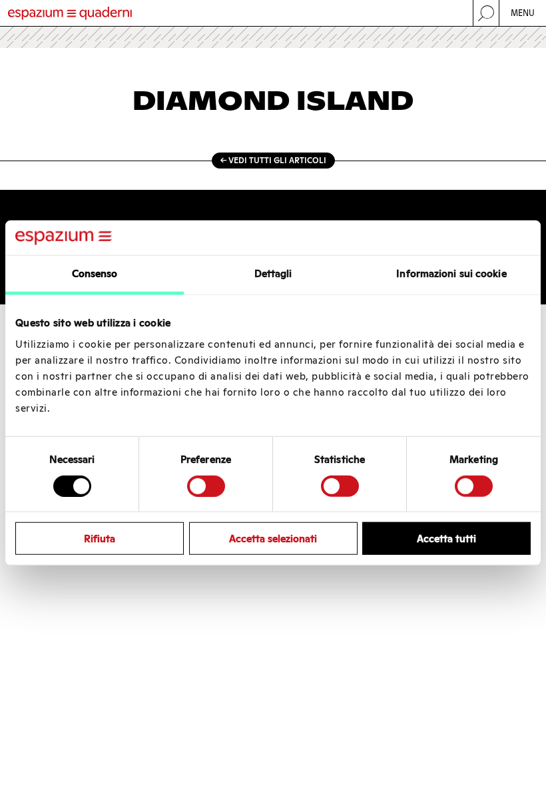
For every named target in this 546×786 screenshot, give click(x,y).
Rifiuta (99, 539)
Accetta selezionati (273, 539)
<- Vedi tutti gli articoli (273, 160)
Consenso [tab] (95, 273)
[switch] (206, 485)
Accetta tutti (446, 539)
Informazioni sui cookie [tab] (451, 273)
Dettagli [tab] (273, 273)
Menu (523, 13)
